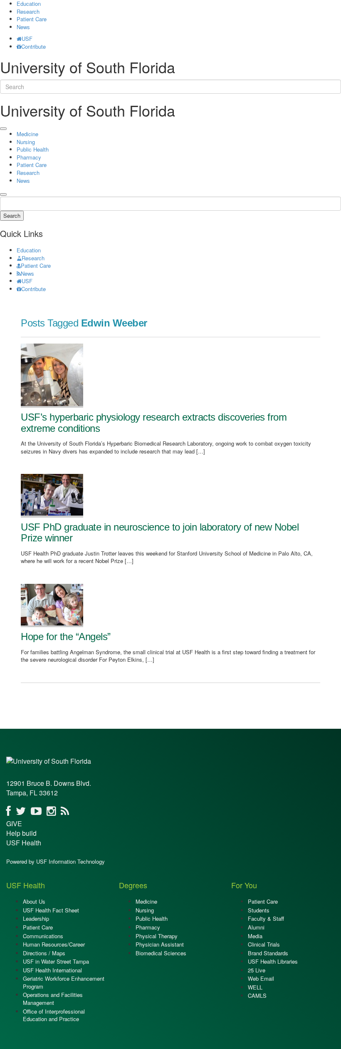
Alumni (256, 927)
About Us (34, 901)
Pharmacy (29, 157)
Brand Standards (268, 953)
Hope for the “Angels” (66, 636)
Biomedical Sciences (161, 953)
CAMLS (257, 995)
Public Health (33, 149)
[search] (3, 194)
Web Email (261, 978)
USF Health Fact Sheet (51, 910)
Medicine (27, 134)
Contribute (33, 46)
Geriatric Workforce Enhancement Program (63, 982)
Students (258, 910)
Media (255, 936)
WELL (255, 987)
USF (27, 38)
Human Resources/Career (54, 944)
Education (29, 250)
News (23, 27)
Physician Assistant (160, 944)
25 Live (256, 970)
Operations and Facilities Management (53, 999)
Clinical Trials (264, 944)
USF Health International (52, 970)
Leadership (36, 918)
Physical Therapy (157, 936)
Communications (43, 936)
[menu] (3, 128)
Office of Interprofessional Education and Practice (54, 1015)
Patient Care (32, 19)
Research (28, 11)
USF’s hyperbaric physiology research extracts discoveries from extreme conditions (154, 422)
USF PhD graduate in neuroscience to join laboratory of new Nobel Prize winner (160, 532)
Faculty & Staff (266, 918)
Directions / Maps (44, 953)
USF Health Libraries (273, 961)
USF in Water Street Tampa (56, 961)
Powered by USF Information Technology (55, 861)
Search (11, 215)
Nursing (26, 142)
